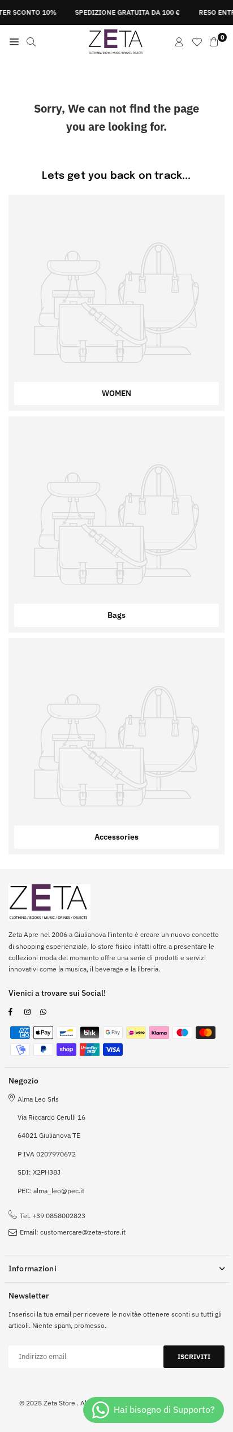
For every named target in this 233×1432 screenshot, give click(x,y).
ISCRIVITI (194, 1356)
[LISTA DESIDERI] (197, 42)
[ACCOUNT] (179, 42)
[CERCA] (31, 42)
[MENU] (14, 42)
